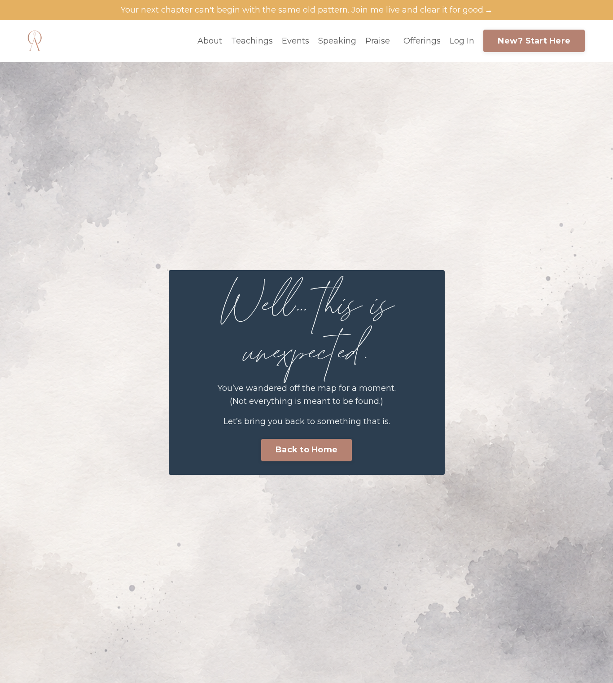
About (209, 41)
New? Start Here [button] (534, 41)
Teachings (252, 41)
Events (295, 41)
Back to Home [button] (306, 450)
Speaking (337, 41)
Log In (462, 41)
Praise (377, 41)
